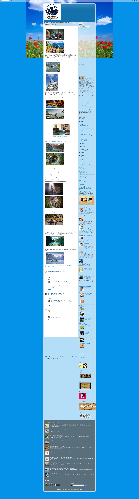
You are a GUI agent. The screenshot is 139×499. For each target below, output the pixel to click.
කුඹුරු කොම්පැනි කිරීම (88, 325)
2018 (81, 156)
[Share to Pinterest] (70, 265)
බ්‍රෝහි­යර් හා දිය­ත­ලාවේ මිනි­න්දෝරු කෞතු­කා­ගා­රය (88, 307)
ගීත (79, 167)
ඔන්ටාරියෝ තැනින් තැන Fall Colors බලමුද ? (57, 446)
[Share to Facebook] (69, 265)
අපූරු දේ (80, 160)
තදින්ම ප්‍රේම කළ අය (88, 299)
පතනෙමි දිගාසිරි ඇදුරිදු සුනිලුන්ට (55, 473)
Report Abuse (48, 480)
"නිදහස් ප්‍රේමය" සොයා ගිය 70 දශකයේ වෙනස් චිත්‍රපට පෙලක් (60, 429)
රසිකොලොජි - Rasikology (85, 343)
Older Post (74, 356)
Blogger (80, 489)
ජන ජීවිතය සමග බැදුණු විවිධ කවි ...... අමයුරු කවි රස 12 (59, 462)
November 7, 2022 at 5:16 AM (59, 308)
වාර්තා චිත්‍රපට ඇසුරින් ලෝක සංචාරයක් (56, 440)
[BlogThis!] (67, 265)
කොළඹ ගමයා (82, 292)
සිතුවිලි (80, 180)
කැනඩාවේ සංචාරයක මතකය (84, 164)
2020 (81, 153)
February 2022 (84, 149)
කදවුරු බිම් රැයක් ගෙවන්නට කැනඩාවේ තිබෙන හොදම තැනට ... (87, 135)
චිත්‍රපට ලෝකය (81, 168)
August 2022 (83, 140)
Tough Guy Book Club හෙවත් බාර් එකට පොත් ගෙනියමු (88, 339)
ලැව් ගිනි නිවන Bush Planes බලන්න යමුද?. (57, 435)
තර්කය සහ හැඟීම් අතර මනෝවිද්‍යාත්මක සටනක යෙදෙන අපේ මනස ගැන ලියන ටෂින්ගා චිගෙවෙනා (66, 424)
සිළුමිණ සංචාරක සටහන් (83, 181)
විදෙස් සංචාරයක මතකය (83, 176)
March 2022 (83, 147)
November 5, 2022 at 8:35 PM (60, 271)
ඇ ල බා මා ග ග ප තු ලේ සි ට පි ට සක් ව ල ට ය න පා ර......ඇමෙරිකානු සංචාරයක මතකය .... (88, 260)
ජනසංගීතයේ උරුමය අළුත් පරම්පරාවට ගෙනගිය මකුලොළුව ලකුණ (61, 457)
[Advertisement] (61, 346)
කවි (80, 162)
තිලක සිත (82, 305)
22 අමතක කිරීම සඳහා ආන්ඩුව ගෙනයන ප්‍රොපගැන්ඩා (88, 332)
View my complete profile (83, 114)
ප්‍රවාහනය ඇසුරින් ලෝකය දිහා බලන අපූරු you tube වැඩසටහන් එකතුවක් (62, 468)
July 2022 (83, 142)
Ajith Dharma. (50, 293)
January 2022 (83, 150)
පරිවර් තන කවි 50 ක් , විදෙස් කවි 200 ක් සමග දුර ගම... (87, 129)
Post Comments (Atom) (54, 358)
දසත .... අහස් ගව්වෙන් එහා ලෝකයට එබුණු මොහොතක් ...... (88, 236)
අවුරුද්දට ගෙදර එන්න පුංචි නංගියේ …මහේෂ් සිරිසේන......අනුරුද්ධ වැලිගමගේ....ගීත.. (88, 227)
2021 (81, 152)
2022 (81, 124)
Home (61, 356)
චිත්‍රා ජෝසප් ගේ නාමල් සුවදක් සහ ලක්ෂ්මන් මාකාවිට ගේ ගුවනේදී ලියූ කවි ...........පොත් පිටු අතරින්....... (89, 277)
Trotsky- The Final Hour (88, 312)
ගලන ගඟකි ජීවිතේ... (88, 287)
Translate (87, 27)
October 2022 (83, 137)
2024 (81, 121)
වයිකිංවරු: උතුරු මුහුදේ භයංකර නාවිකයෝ (88, 319)
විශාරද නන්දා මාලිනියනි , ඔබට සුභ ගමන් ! (88, 294)
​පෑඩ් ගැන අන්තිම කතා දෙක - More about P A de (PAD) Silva (89, 345)
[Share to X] (68, 265)
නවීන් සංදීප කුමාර (51, 308)
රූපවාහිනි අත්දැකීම (51, 266)
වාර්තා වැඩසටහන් (82, 175)
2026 (81, 118)
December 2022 (84, 125)
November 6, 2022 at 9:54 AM (64, 281)
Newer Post (48, 356)
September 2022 (84, 139)
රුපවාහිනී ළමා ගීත (82, 171)
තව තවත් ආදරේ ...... (84, 130)
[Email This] (66, 265)
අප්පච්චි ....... (52, 451)
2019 (81, 155)
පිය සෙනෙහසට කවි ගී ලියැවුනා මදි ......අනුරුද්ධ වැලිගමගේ (88, 252)
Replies (50, 279)
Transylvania (82, 311)
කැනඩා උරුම (81, 163)
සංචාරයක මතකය (82, 177)
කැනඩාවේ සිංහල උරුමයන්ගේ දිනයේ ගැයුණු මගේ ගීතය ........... (88, 219)
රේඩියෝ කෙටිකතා (82, 173)
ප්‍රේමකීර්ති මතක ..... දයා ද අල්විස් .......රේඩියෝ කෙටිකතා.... (88, 244)
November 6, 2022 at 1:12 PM (58, 293)
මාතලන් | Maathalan (84, 330)
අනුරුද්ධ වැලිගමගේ (54, 281)
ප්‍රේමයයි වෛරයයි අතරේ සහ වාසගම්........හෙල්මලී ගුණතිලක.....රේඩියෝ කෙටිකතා (88, 210)
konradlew (73, 489)
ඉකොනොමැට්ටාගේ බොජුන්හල (85, 286)
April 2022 (83, 146)
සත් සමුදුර (82, 317)
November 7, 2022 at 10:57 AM (64, 300)
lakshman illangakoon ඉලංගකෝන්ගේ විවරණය (84, 324)
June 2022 (83, 143)
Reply (49, 277)
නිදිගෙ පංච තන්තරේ (51, 271)
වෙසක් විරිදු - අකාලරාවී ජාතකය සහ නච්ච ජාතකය (88, 269)
